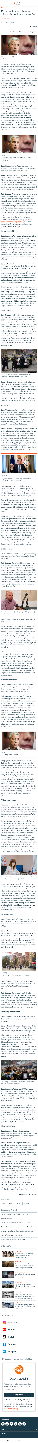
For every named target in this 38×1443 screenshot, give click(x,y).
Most (3, 8)
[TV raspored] (24, 1424)
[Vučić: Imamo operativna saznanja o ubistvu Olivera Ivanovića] (19, 464)
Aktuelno (18, 1262)
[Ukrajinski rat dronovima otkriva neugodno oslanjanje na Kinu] (8, 1284)
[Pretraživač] (30, 1440)
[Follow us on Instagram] (15, 1424)
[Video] (8, 1440)
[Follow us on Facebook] (3, 1424)
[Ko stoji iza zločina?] (19, 741)
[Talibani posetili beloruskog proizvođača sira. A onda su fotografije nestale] (8, 1254)
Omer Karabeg (5, 19)
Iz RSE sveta (18, 1251)
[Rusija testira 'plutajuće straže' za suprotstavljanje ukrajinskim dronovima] (8, 1305)
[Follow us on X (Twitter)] (7, 1424)
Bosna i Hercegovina (21, 1272)
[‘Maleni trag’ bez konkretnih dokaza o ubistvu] (19, 144)
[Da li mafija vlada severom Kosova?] (19, 961)
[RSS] (20, 1424)
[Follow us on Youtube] (11, 1424)
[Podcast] (19, 1440)
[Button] (33, 26)
